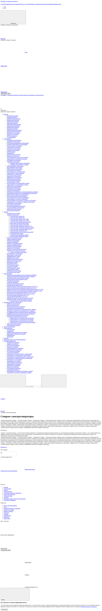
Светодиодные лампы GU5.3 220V (19, 220)
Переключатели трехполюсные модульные (21, 321)
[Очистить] (53, 381)
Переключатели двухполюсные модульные (21, 319)
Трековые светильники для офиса (19, 164)
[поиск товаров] (13, 381)
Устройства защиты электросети (12, 302)
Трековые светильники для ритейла (20, 163)
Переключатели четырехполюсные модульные (22, 322)
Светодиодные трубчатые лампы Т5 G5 (21, 229)
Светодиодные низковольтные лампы (20, 222)
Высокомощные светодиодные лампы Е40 (21, 232)
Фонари (6, 114)
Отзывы (46, 4)
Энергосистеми (8, 328)
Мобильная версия (30, 469)
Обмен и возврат (34, 4)
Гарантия (41, 4)
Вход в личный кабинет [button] (10, 505)
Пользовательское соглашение (12, 4)
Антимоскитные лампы (16, 233)
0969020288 (4, 66)
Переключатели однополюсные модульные (22, 318)
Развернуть (4, 447)
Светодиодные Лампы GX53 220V (19, 225)
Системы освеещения (10, 341)
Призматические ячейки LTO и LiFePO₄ (21, 301)
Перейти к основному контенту (9, 1)
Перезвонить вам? (5, 93)
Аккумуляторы (8, 273)
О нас (2, 4)
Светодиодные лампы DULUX (18, 230)
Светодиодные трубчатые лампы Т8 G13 (21, 226)
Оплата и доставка (25, 4)
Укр (5, 7)
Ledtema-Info (52, 4)
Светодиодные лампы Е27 (17, 216)
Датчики (6, 338)
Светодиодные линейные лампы (19, 236)
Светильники (7, 138)
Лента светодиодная (9, 326)
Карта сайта (7, 518)
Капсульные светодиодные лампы (19, 223)
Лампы (6, 212)
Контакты (58, 4)
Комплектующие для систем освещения (14, 339)
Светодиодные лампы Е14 (17, 217)
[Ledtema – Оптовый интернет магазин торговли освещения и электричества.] (9, 455)
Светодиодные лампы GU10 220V (19, 219)
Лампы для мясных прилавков (18, 252)
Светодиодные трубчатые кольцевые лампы (22, 227)
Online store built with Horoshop (9, 471)
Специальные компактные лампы (19, 235)
